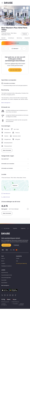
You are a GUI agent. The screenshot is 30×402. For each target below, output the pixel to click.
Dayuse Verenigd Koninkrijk (6, 275)
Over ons (3, 258)
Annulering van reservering (21, 263)
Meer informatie (7, 150)
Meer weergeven (5, 102)
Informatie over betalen (7, 168)
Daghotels (15, 228)
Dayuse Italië (3, 280)
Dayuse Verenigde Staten (6, 277)
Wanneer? (15, 48)
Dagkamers (23, 228)
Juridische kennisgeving (4, 304)
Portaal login (16, 245)
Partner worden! (6, 245)
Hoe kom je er (6, 193)
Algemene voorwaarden (21, 304)
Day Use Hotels (6, 228)
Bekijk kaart (25, 33)
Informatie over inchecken (7, 163)
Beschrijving (19, 38)
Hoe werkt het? (5, 159)
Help (17, 261)
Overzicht (3, 38)
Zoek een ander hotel (15, 70)
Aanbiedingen (11, 38)
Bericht (2, 261)
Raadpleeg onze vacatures (6, 266)
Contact (17, 258)
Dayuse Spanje (4, 282)
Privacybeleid (15, 303)
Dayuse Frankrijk (4, 272)
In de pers (3, 263)
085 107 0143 (6, 197)
